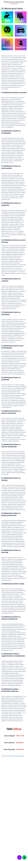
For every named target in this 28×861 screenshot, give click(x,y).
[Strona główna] (24, 857)
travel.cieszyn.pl (14, 3)
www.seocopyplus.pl (18, 756)
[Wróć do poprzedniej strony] (19, 857)
